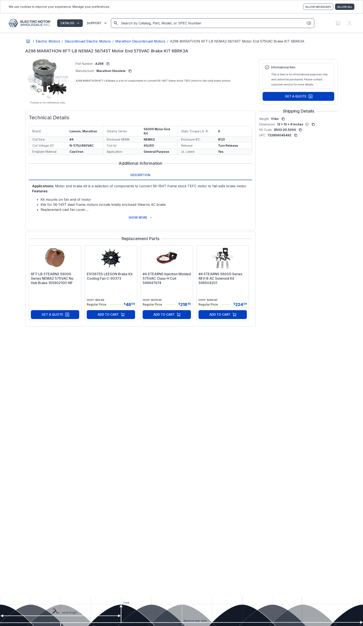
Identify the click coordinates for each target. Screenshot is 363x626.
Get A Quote (52, 314)
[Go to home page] (28, 41)
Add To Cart (108, 314)
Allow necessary (318, 6)
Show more (138, 217)
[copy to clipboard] (108, 63)
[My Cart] (338, 23)
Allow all (344, 6)
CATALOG (67, 23)
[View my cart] (338, 23)
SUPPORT (94, 23)
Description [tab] (140, 175)
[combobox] (212, 23)
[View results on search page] (115, 23)
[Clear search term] (308, 23)
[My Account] (350, 23)
